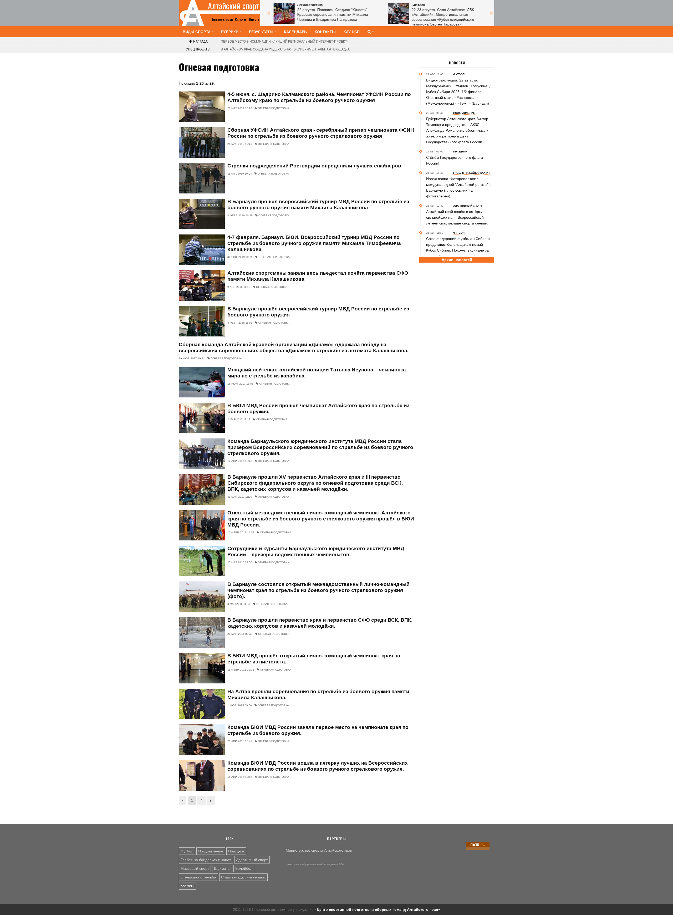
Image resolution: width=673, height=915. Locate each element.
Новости (457, 63)
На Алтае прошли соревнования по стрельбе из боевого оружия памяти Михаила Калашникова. (318, 694)
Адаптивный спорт (252, 860)
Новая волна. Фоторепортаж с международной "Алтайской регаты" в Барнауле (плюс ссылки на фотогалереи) (458, 187)
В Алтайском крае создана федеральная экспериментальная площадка (285, 49)
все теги (188, 886)
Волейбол (243, 868)
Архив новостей (457, 260)
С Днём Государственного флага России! (454, 160)
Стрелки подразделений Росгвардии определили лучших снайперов (314, 165)
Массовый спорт (195, 868)
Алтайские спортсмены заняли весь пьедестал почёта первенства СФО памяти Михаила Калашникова (317, 276)
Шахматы (222, 868)
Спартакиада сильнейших (243, 877)
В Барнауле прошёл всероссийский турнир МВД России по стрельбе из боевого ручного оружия (318, 312)
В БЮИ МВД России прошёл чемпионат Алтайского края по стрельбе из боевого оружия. (318, 408)
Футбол (187, 851)
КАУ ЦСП (352, 32)
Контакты (325, 32)
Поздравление (210, 851)
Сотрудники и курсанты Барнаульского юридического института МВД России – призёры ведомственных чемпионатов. (315, 551)
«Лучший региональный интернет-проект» (284, 41)
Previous (268, 13)
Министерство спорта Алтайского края (319, 850)
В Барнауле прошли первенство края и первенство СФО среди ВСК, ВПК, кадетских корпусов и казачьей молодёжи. (319, 623)
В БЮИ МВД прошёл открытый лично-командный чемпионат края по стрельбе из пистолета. (313, 658)
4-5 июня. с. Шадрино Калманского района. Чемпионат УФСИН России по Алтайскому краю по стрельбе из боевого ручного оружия (319, 97)
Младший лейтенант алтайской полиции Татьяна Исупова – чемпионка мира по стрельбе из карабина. (316, 373)
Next (491, 13)
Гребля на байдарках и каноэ (206, 860)
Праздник (236, 851)
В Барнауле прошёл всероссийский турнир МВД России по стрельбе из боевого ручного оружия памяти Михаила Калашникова (318, 204)
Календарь (295, 32)
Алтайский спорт (233, 6)
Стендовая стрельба (198, 877)
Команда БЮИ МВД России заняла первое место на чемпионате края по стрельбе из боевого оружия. (318, 730)
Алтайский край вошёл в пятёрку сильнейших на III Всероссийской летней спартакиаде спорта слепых (457, 217)
